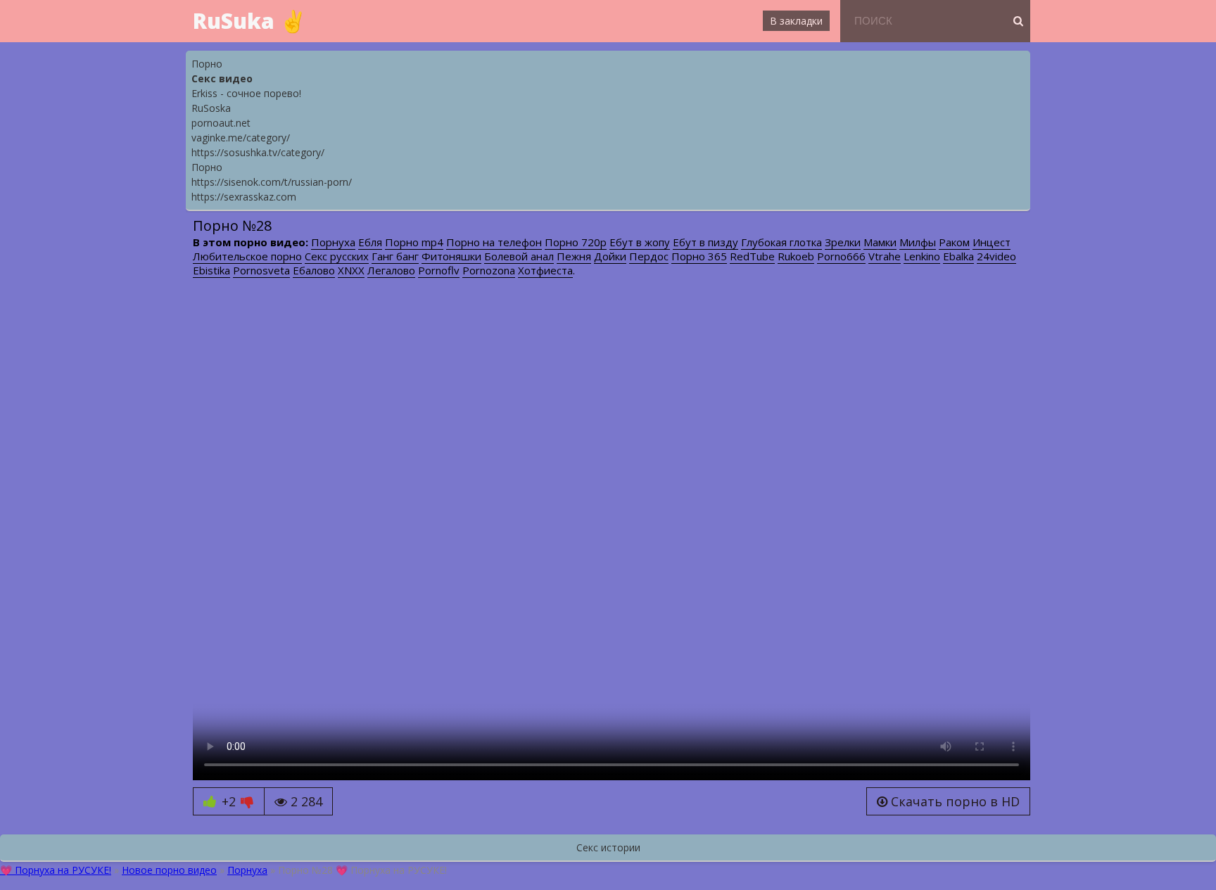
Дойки (610, 256)
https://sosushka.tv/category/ (257, 152)
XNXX (351, 270)
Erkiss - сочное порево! (246, 93)
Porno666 (841, 256)
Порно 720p (576, 242)
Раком (954, 242)
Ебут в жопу (639, 242)
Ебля (370, 242)
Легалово (391, 270)
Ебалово (314, 270)
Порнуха (333, 242)
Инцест (992, 242)
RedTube (752, 256)
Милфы (917, 242)
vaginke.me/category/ (240, 137)
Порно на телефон (494, 242)
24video (996, 256)
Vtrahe (884, 256)
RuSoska (211, 108)
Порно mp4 (414, 242)
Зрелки (843, 242)
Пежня (574, 256)
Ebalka (958, 256)
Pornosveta (261, 270)
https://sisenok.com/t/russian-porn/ (271, 182)
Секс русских (337, 256)
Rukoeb (796, 256)
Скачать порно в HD (953, 801)
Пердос (649, 256)
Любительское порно (247, 256)
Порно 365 (699, 256)
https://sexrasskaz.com (243, 196)
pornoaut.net (221, 122)
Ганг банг (395, 256)
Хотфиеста (545, 270)
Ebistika (211, 270)
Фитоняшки (451, 256)
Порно (206, 63)
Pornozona (488, 270)
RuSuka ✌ (249, 20)
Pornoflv (439, 270)
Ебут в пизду (705, 242)
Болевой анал (519, 256)
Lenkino (922, 256)
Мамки (880, 242)
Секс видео (222, 78)
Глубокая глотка (781, 242)
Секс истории (608, 847)
